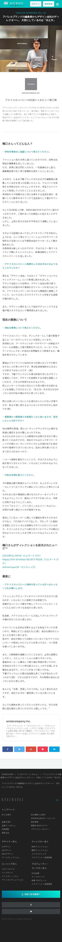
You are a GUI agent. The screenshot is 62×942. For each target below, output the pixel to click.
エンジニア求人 (9, 863)
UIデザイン (6, 846)
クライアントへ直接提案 (42, 857)
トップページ (8, 809)
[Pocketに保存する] (42, 749)
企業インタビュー (9, 825)
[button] (57, 4)
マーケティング (38, 876)
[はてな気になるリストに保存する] (54, 749)
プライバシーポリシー (40, 829)
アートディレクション (11, 857)
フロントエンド (8, 869)
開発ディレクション (40, 850)
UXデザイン (7, 850)
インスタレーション (10, 876)
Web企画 (35, 873)
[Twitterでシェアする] (19, 749)
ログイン (36, 3)
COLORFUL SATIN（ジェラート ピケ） (22, 555)
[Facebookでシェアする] (7, 749)
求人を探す (6, 814)
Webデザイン (7, 853)
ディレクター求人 (40, 841)
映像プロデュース (39, 880)
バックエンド (7, 872)
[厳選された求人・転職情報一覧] (13, 4)
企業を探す (6, 822)
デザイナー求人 (9, 841)
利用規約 (5, 829)
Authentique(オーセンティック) (18, 567)
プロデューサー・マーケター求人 (40, 866)
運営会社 (5, 832)
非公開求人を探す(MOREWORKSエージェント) (43, 816)
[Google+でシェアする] (31, 749)
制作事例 (34, 822)
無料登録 (49, 3)
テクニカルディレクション (13, 879)
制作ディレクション (40, 846)
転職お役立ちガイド (39, 825)
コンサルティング (39, 853)
